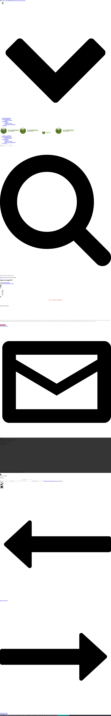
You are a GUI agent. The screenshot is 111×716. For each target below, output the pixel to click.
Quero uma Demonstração (10, 124)
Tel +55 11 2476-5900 (5, 0)
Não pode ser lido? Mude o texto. (50, 481)
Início (1, 277)
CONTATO (4, 125)
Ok (58, 715)
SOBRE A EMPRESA (6, 118)
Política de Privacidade (64, 715)
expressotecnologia (6, 282)
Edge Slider (5, 277)
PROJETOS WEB (8, 120)
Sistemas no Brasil (8, 123)
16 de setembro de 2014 (9, 283)
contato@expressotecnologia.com (18, 0)
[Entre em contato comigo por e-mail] (56, 436)
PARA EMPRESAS (6, 119)
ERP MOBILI (5, 121)
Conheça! (7, 122)
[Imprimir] (0, 296)
